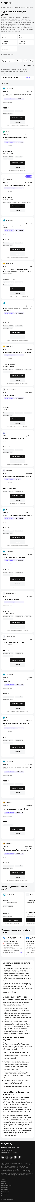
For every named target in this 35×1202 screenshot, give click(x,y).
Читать (20, 952)
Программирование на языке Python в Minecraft (15, 138)
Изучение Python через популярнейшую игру (16, 724)
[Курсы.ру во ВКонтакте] (11, 1157)
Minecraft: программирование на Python (16, 185)
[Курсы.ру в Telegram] (6, 1157)
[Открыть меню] (32, 2)
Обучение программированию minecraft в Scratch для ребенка (17, 95)
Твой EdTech (4, 1179)
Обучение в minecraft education (13, 438)
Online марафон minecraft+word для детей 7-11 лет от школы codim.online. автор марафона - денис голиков (17, 809)
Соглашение (4, 1187)
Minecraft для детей (9, 395)
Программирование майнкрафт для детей (17, 476)
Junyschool (9, 470)
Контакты (3, 1181)
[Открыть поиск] (28, 2)
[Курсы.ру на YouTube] (2, 1157)
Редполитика (4, 1193)
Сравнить (17, 122)
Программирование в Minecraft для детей (17, 352)
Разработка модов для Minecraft (14, 557)
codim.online (9, 263)
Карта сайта (4, 1183)
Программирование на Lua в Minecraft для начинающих (17, 309)
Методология (4, 1189)
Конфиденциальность (6, 1185)
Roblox (19, 61)
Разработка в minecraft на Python (14, 642)
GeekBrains (9, 179)
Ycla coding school (11, 389)
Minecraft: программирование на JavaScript (17, 515)
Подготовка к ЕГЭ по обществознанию (18, 937)
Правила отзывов (5, 1191)
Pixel (7, 132)
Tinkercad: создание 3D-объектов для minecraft (15, 226)
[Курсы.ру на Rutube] (19, 1157)
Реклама (3, 1196)
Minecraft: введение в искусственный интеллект (15, 681)
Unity (25, 61)
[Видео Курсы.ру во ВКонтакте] (15, 1157)
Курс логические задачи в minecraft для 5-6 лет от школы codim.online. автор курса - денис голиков (17, 850)
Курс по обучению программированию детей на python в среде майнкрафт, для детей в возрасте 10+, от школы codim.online (16, 270)
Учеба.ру (12, 938)
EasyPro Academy (10, 433)
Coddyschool (9, 88)
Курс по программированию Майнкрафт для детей (17, 768)
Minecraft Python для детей (12, 599)
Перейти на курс (17, 118)
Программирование (8, 61)
